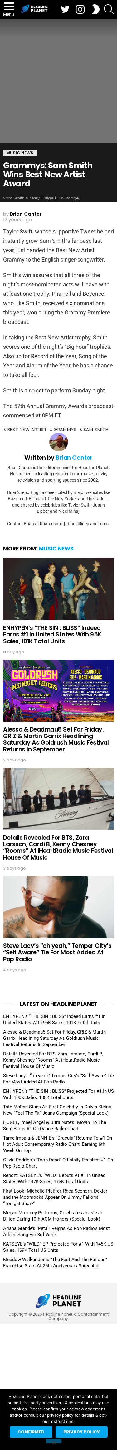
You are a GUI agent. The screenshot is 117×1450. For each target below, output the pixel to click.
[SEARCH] (109, 9)
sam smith (96, 429)
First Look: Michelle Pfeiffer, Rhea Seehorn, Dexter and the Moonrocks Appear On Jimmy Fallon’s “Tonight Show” (55, 1197)
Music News (56, 548)
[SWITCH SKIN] (96, 9)
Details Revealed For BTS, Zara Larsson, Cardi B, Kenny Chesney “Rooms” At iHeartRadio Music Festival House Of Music (58, 847)
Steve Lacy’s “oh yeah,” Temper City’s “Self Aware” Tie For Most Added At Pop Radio (57, 952)
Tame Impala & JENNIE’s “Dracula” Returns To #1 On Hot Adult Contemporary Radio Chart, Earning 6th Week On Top (57, 1144)
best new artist (27, 429)
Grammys (65, 429)
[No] (53, 1441)
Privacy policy (81, 1432)
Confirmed (31, 1432)
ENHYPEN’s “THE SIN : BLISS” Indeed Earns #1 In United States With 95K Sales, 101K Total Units (52, 635)
